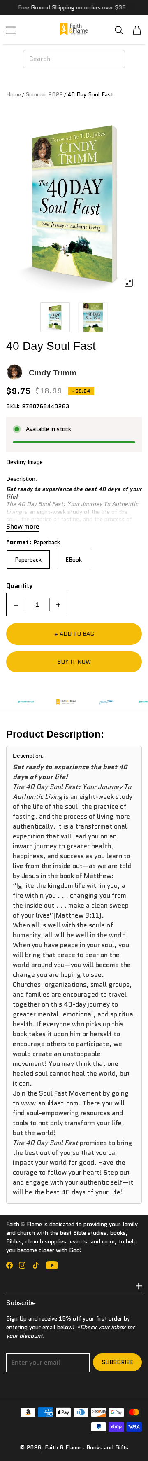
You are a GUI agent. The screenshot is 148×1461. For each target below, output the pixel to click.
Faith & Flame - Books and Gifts (86, 1447)
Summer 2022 (44, 94)
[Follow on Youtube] (52, 1265)
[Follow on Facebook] (9, 1265)
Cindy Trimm (52, 372)
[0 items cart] (137, 30)
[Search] (119, 30)
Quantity (19, 586)
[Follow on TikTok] (36, 1265)
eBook (73, 559)
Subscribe (117, 1362)
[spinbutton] (37, 604)
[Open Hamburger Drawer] (11, 30)
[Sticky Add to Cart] (129, 1440)
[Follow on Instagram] (22, 1265)
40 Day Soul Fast (90, 94)
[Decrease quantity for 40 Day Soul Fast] (16, 604)
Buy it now (74, 662)
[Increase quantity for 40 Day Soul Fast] (58, 604)
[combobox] (74, 59)
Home (13, 94)
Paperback (28, 559)
